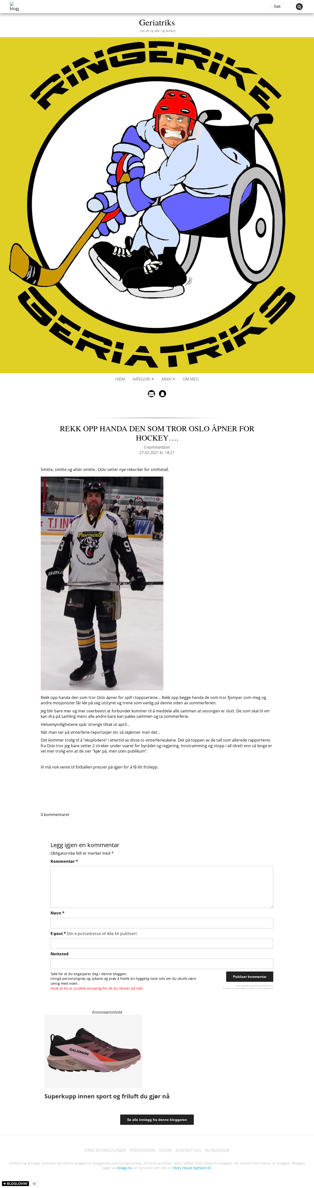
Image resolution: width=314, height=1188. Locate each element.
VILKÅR (165, 1150)
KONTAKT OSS (188, 1150)
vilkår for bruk (255, 988)
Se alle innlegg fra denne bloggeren (157, 1120)
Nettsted (59, 954)
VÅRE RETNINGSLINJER (105, 1150)
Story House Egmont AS (192, 1167)
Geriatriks (157, 24)
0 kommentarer (157, 447)
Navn (58, 913)
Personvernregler (238, 988)
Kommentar (64, 861)
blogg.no (125, 1167)
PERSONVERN (142, 1150)
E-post (94, 933)
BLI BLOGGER (217, 1150)
